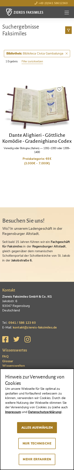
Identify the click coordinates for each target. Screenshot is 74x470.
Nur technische (37, 443)
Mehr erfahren (37, 459)
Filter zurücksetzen (32, 61)
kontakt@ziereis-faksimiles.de (35, 327)
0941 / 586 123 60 (22, 323)
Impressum (13, 412)
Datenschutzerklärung (44, 412)
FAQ (5, 356)
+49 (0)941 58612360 (52, 3)
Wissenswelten (13, 366)
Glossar (7, 361)
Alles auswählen (37, 428)
